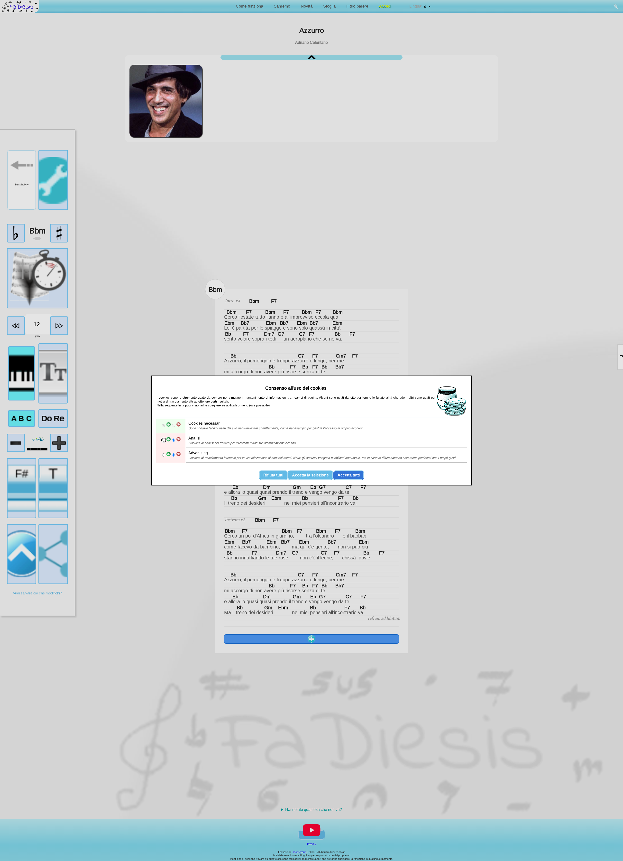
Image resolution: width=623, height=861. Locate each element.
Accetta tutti (349, 475)
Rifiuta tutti (273, 475)
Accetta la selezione (310, 475)
